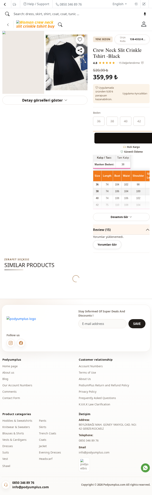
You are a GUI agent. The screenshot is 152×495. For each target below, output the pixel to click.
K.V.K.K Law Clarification (94, 404)
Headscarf (45, 459)
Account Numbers (91, 366)
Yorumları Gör (107, 244)
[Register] (143, 4)
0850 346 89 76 (70, 4)
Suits (5, 452)
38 (112, 121)
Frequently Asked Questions (97, 398)
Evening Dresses (50, 452)
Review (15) (102, 230)
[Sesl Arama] (145, 14)
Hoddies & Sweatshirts (17, 420)
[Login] (135, 4)
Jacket (43, 446)
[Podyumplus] (21, 318)
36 (99, 121)
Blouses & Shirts (13, 433)
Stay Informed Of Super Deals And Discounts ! (101, 313)
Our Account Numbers (17, 385)
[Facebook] (21, 343)
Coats (42, 440)
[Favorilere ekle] (80, 39)
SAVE (137, 324)
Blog (5, 379)
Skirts (42, 427)
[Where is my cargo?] (14, 4)
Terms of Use (87, 372)
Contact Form (11, 398)
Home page (10, 366)
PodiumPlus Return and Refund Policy (104, 385)
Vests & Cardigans (14, 440)
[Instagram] (11, 343)
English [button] (118, 4)
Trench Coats (47, 433)
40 (125, 121)
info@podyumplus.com (94, 452)
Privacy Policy (87, 391)
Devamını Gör (119, 217)
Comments (9, 391)
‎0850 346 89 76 (89, 440)
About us (8, 372)
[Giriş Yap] (144, 24)
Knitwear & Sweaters (16, 427)
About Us (85, 379)
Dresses (7, 446)
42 (139, 121)
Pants (42, 420)
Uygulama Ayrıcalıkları (135, 93)
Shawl (6, 466)
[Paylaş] (80, 50)
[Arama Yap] (7, 14)
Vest (5, 459)
